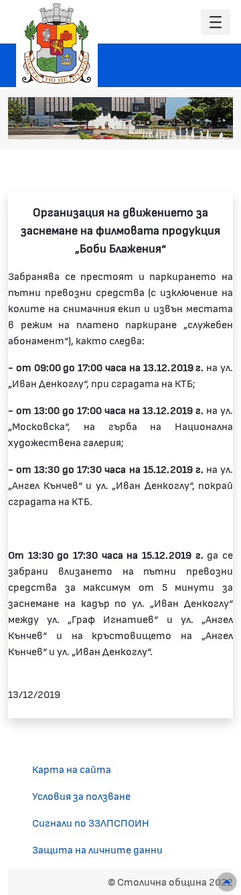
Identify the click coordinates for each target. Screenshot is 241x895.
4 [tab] (174, 122)
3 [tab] (161, 122)
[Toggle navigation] (215, 22)
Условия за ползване (81, 795)
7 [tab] (215, 122)
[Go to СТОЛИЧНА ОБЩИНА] (57, 43)
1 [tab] (134, 122)
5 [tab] (188, 122)
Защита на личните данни (97, 849)
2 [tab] (148, 122)
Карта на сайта (71, 768)
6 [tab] (201, 122)
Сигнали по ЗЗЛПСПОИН (90, 822)
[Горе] (227, 882)
